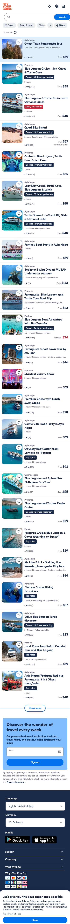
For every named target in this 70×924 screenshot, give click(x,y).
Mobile (9, 832)
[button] (35, 49)
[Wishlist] (49, 6)
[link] (35, 49)
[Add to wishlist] (19, 42)
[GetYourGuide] (7, 6)
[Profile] (63, 6)
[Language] (56, 6)
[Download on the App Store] (44, 840)
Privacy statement (16, 782)
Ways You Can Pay (16, 873)
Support (9, 851)
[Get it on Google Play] (17, 840)
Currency (11, 815)
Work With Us (13, 867)
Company (10, 859)
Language (11, 798)
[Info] (15, 32)
